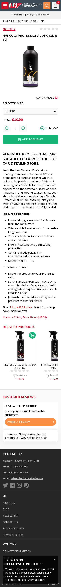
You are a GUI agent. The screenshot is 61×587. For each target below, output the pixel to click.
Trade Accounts (13, 528)
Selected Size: (13, 103)
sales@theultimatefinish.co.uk (27, 478)
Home (5, 21)
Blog (6, 509)
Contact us (10, 522)
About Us (9, 502)
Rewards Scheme (13, 534)
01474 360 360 (20, 466)
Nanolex (9, 29)
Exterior (16, 21)
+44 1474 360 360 (19, 472)
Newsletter (10, 515)
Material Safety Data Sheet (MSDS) (25, 317)
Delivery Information (17, 551)
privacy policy (37, 579)
